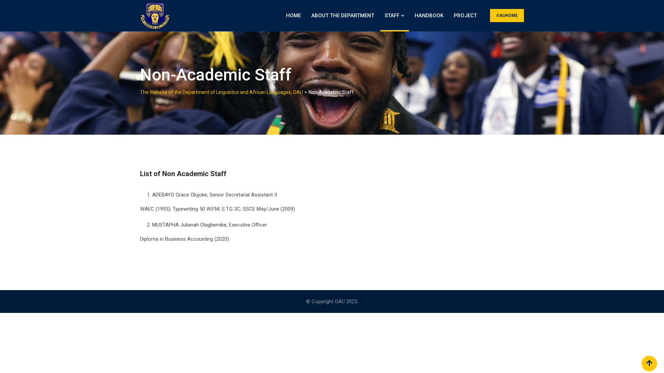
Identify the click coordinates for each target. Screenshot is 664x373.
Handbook (429, 15)
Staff (392, 15)
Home (293, 15)
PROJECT (465, 15)
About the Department (342, 15)
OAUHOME (507, 15)
